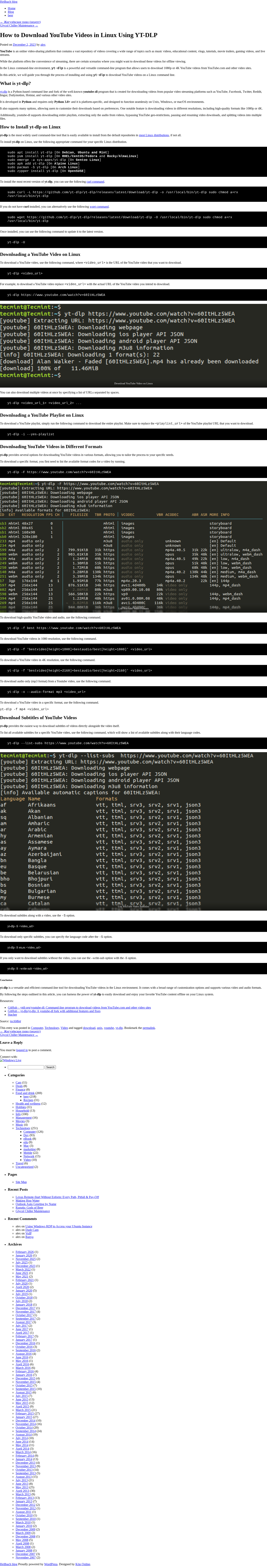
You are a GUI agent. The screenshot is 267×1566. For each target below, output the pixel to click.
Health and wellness (28, 1103)
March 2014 (23, 1452)
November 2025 (26, 1259)
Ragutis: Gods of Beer (29, 1207)
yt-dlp (3, 91)
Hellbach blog (8, 1)
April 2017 (22, 1332)
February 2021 (25, 1280)
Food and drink (25, 1093)
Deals (19, 1086)
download (89, 1027)
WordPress (50, 1564)
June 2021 (22, 1273)
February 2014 (25, 1455)
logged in (22, 1050)
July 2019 (22, 1294)
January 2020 (24, 1290)
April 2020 (22, 1287)
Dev (26, 1135)
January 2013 (24, 1501)
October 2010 (24, 1515)
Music (19, 1124)
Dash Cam (32, 1229)
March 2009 (23, 1533)
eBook (27, 1138)
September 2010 (26, 1519)
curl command (95, 181)
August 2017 (24, 1322)
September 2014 (26, 1431)
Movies (20, 1121)
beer (10, 15)
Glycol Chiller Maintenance (19, 25)
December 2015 (25, 1378)
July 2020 (22, 1283)
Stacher (12, 1014)
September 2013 (26, 1473)
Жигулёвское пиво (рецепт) (20, 22)
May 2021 (22, 1276)
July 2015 (22, 1396)
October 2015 (24, 1385)
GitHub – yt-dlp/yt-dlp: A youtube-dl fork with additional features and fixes (54, 1011)
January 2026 (24, 1255)
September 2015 (26, 1389)
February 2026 (25, 1252)
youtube (109, 1027)
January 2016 (24, 1374)
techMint (15, 1021)
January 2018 (24, 1304)
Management (24, 1117)
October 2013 (24, 1469)
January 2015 (24, 1417)
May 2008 (22, 1540)
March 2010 (23, 1522)
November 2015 (26, 1382)
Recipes (28, 1100)
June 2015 (22, 1399)
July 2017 (22, 1325)
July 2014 (22, 1438)
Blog (11, 11)
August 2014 (24, 1434)
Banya (29, 1237)
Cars (18, 1082)
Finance (20, 1089)
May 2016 (22, 1360)
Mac (26, 1145)
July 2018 (22, 1301)
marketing (29, 1149)
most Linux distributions (154, 135)
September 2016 (26, 1350)
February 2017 (25, 1336)
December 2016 (25, 1343)
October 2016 (24, 1346)
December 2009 (25, 1529)
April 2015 (22, 1406)
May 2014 (22, 1445)
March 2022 (23, 1269)
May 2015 (22, 1403)
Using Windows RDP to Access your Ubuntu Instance (58, 1226)
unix (99, 1027)
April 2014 (22, 1448)
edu (25, 1142)
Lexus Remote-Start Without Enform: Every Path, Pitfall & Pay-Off (57, 1197)
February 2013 (25, 1497)
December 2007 (25, 1554)
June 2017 (22, 1329)
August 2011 (23, 1512)
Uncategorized (25, 1166)
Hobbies (21, 1107)
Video (64, 1027)
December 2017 (25, 1308)
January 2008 (24, 1550)
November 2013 (26, 1466)
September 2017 (26, 1318)
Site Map (21, 1182)
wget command (99, 206)
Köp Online (82, 1564)
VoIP (28, 1233)
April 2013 (22, 1490)
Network (28, 1156)
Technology (52, 1027)
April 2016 (22, 1364)
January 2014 (24, 1459)
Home (11, 8)
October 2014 (24, 1427)
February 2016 (25, 1371)
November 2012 (26, 1508)
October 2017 (24, 1315)
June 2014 (22, 1441)
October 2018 (24, 1297)
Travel (19, 1163)
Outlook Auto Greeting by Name (36, 1204)
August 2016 (24, 1353)
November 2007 (26, 1557)
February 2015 (25, 1413)
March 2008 (23, 1547)
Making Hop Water (27, 1200)
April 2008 (22, 1543)
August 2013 (24, 1476)
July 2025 (22, 1262)
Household (22, 1110)
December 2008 (25, 1536)
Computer (37, 1027)
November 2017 (26, 1311)
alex (43, 44)
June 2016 (22, 1357)
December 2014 (25, 1420)
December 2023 (25, 1266)
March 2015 (23, 1410)
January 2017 (24, 1339)
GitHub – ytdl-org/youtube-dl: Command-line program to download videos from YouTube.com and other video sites (79, 1007)
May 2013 (22, 1487)
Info (18, 1114)
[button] (10, 1060)
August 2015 (24, 1392)
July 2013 (22, 1480)
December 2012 (25, 1504)
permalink (149, 1027)
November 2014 (26, 1424)
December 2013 (25, 1462)
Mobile (27, 1152)
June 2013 (22, 1483)
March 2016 (23, 1367)
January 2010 (24, 1526)
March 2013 (23, 1494)
